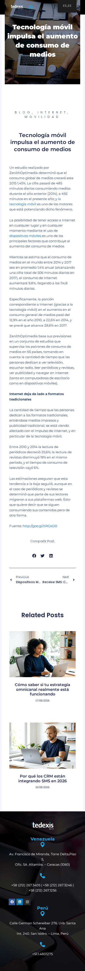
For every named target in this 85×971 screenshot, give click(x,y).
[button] (30, 7)
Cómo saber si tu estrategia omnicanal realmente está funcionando (42, 689)
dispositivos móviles (25, 236)
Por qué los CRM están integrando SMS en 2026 (42, 778)
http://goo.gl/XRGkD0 (40, 526)
